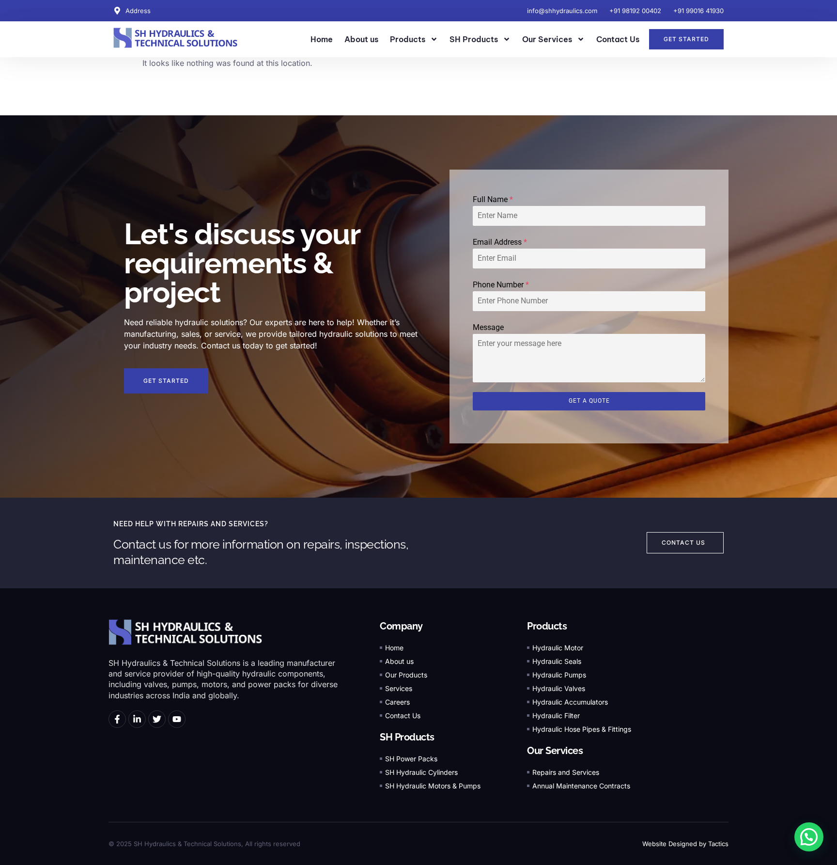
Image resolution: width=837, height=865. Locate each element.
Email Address (500, 242)
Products (407, 39)
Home (321, 39)
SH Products (474, 39)
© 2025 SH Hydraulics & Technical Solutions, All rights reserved (204, 844)
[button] (808, 836)
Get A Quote (589, 400)
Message (488, 327)
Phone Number (501, 284)
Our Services (547, 39)
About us (361, 39)
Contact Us (617, 39)
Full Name (493, 199)
